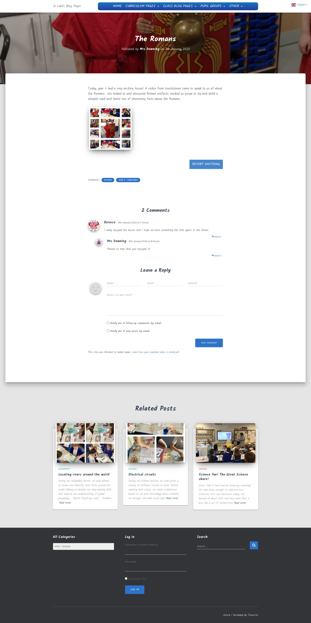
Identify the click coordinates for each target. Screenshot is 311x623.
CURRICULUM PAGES (140, 6)
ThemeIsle (253, 615)
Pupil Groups (210, 6)
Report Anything (206, 164)
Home (117, 6)
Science (133, 469)
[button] (110, 128)
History (108, 180)
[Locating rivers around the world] (85, 443)
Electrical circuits (142, 474)
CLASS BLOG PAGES (178, 6)
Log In (134, 590)
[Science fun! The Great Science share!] (225, 443)
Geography (64, 469)
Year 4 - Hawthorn (128, 180)
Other (234, 6)
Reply (217, 237)
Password (130, 562)
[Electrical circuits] (155, 443)
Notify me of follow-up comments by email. (136, 323)
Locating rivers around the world (83, 474)
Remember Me (137, 579)
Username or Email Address (142, 545)
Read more (65, 503)
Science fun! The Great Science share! (223, 477)
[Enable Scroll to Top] (303, 615)
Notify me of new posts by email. (130, 331)
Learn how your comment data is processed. (155, 352)
